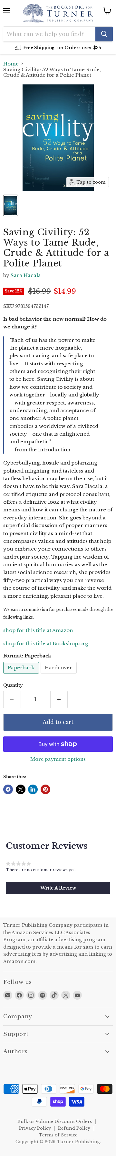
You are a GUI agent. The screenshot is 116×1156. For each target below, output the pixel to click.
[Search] (104, 34)
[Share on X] (20, 789)
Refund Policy (74, 1128)
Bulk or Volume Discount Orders (54, 1121)
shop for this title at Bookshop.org (45, 643)
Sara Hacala (26, 275)
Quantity (13, 685)
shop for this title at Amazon (38, 630)
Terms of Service (58, 1135)
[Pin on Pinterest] (45, 789)
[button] (58, 888)
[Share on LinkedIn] (33, 789)
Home (11, 63)
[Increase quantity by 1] (59, 699)
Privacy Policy (35, 1128)
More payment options (58, 759)
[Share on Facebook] (8, 789)
